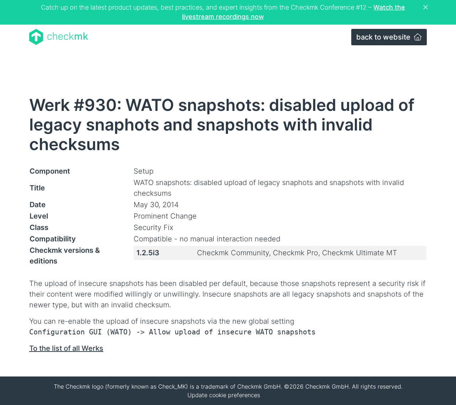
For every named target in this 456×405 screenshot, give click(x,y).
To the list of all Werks (66, 348)
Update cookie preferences (223, 395)
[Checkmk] (58, 37)
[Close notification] (426, 7)
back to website (384, 37)
